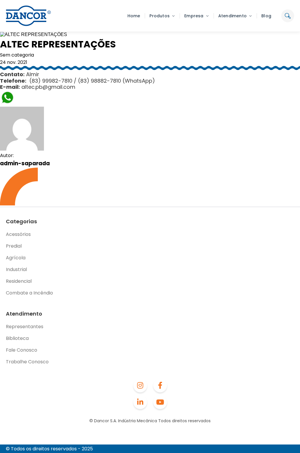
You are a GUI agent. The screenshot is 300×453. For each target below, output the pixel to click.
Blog (266, 16)
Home (133, 16)
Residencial (19, 281)
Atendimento (232, 16)
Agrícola (15, 257)
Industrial (16, 269)
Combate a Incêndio (29, 292)
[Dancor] (28, 15)
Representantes (24, 326)
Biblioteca (17, 338)
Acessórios (18, 234)
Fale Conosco (21, 350)
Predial (14, 246)
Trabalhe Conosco (27, 361)
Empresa (193, 16)
